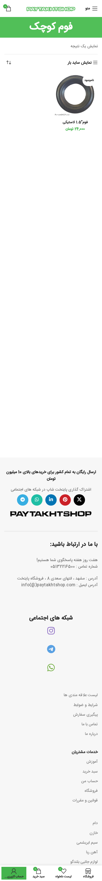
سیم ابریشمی (87, 842)
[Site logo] (51, 8)
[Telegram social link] (22, 500)
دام (95, 823)
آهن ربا (92, 852)
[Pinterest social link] (65, 500)
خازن (94, 833)
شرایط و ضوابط (85, 705)
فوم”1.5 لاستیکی (75, 122)
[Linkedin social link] (51, 500)
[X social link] (79, 500)
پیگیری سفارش (85, 714)
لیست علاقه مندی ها (81, 695)
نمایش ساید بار (80, 62)
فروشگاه (91, 791)
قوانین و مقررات (85, 800)
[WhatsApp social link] (36, 500)
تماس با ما (90, 724)
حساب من (89, 781)
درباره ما (91, 734)
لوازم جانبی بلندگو (84, 862)
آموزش (92, 761)
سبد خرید (90, 771)
